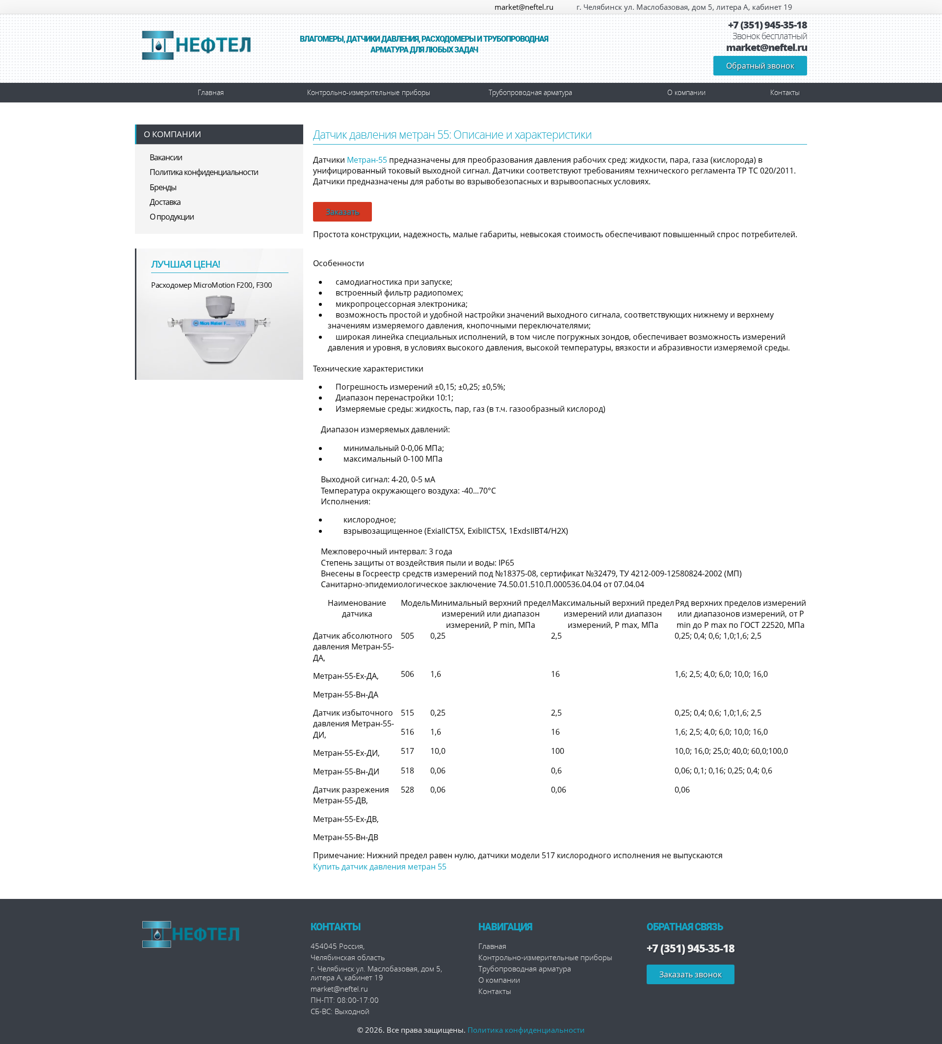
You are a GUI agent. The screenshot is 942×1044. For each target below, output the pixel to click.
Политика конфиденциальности (204, 172)
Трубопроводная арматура (530, 92)
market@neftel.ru (524, 7)
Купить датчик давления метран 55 (379, 866)
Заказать (342, 211)
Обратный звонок (760, 65)
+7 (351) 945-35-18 (767, 25)
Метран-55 (367, 159)
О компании (686, 92)
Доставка (165, 202)
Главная (211, 92)
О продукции (172, 216)
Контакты (785, 92)
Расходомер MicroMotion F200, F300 (211, 284)
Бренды (163, 187)
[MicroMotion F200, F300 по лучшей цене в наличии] (219, 329)
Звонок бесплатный (770, 36)
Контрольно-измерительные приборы (368, 92)
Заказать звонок (690, 974)
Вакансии (166, 157)
